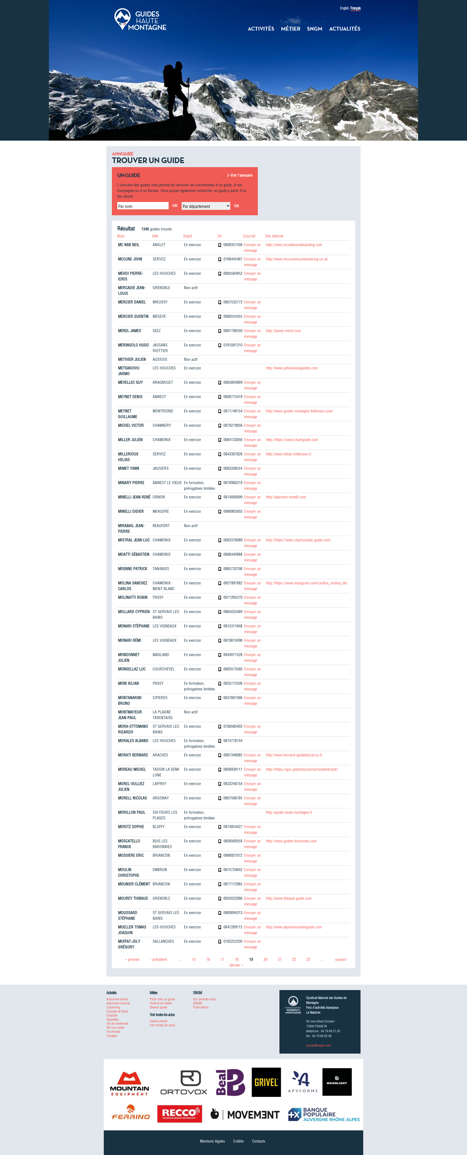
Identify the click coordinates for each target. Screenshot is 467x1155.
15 (194, 959)
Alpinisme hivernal (118, 1003)
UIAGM (197, 1003)
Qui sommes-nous (204, 999)
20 (265, 959)
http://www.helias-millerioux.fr (288, 454)
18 (237, 959)
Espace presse (158, 1021)
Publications (201, 1007)
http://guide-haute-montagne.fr (289, 812)
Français (356, 8)
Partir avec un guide (162, 999)
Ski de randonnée (117, 1023)
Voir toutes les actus (162, 1025)
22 (294, 959)
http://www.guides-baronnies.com (291, 841)
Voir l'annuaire (241, 175)
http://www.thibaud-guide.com (289, 898)
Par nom (125, 206)
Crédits (238, 1141)
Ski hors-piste (115, 1027)
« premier (132, 959)
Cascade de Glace (117, 1011)
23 (308, 959)
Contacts (258, 1141)
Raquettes (112, 1019)
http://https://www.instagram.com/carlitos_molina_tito (306, 583)
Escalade (111, 1015)
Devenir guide (158, 1007)
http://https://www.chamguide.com (292, 439)
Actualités (345, 28)
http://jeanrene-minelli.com (286, 497)
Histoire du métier (161, 1003)
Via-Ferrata (113, 1032)
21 (280, 959)
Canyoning (113, 1007)
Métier (290, 28)
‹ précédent (158, 959)
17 (222, 959)
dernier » (236, 965)
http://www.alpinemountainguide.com (294, 927)
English (344, 8)
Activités (261, 28)
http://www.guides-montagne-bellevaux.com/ (299, 411)
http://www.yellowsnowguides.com (292, 368)
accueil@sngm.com (318, 1045)
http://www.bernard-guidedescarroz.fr (294, 755)
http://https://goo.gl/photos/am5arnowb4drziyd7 (302, 769)
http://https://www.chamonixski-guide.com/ (298, 540)
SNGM (314, 28)
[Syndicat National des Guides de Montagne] (140, 18)
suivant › (341, 959)
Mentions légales (212, 1141)
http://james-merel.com (283, 330)
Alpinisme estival (117, 999)
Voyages (111, 1036)
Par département (196, 206)
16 (208, 959)
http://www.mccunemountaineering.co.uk (297, 259)
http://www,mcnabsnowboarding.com (294, 244)
